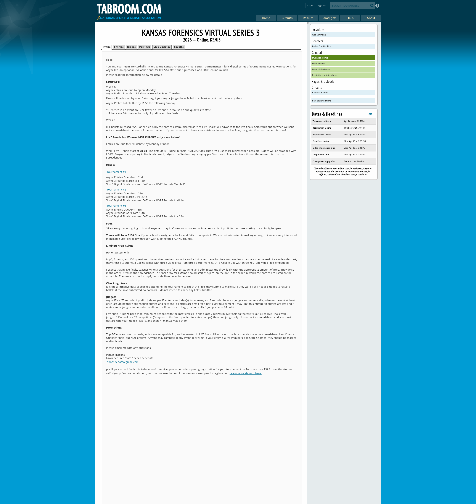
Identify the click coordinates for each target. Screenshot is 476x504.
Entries (119, 47)
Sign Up (322, 5)
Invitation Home (320, 57)
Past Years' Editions (321, 100)
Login (310, 5)
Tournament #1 (116, 172)
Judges (131, 47)
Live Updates (162, 47)
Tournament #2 (116, 189)
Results (179, 47)
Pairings (144, 47)
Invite (107, 47)
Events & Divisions (321, 69)
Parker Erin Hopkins (321, 46)
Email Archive (318, 63)
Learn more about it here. (246, 373)
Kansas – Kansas (320, 92)
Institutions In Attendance (324, 75)
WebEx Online (319, 34)
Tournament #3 (116, 205)
